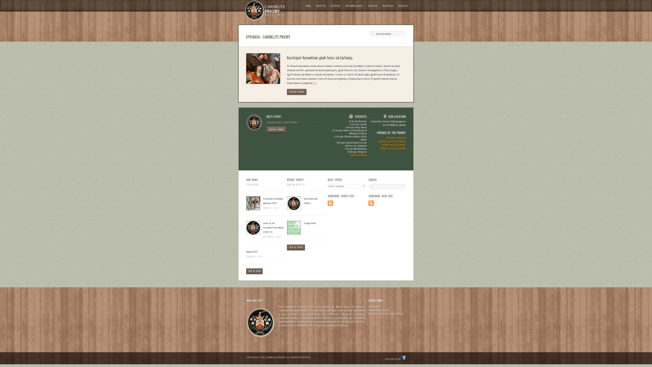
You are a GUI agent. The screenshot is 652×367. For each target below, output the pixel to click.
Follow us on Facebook (392, 141)
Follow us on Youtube (393, 148)
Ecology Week (310, 223)
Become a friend (396, 137)
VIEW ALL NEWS (254, 271)
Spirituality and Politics (311, 201)
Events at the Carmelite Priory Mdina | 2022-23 (273, 227)
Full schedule (358, 155)
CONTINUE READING (296, 92)
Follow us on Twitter (394, 144)
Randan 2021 (252, 251)
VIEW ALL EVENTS (296, 247)
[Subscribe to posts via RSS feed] (330, 204)
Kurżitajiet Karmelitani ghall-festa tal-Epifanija (319, 57)
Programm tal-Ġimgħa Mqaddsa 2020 (273, 201)
